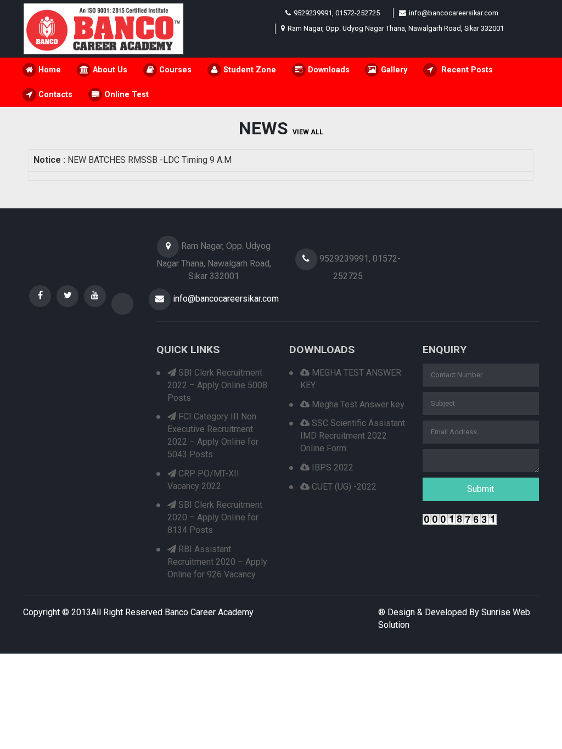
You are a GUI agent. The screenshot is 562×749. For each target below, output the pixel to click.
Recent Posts (465, 70)
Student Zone (248, 70)
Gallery (393, 70)
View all (308, 132)
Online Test (125, 94)
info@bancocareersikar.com (453, 13)
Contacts (54, 94)
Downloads (328, 70)
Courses (174, 70)
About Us (109, 70)
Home (48, 70)
